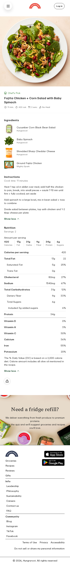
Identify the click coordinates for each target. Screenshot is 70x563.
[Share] (7, 381)
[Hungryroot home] (35, 6)
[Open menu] (8, 6)
